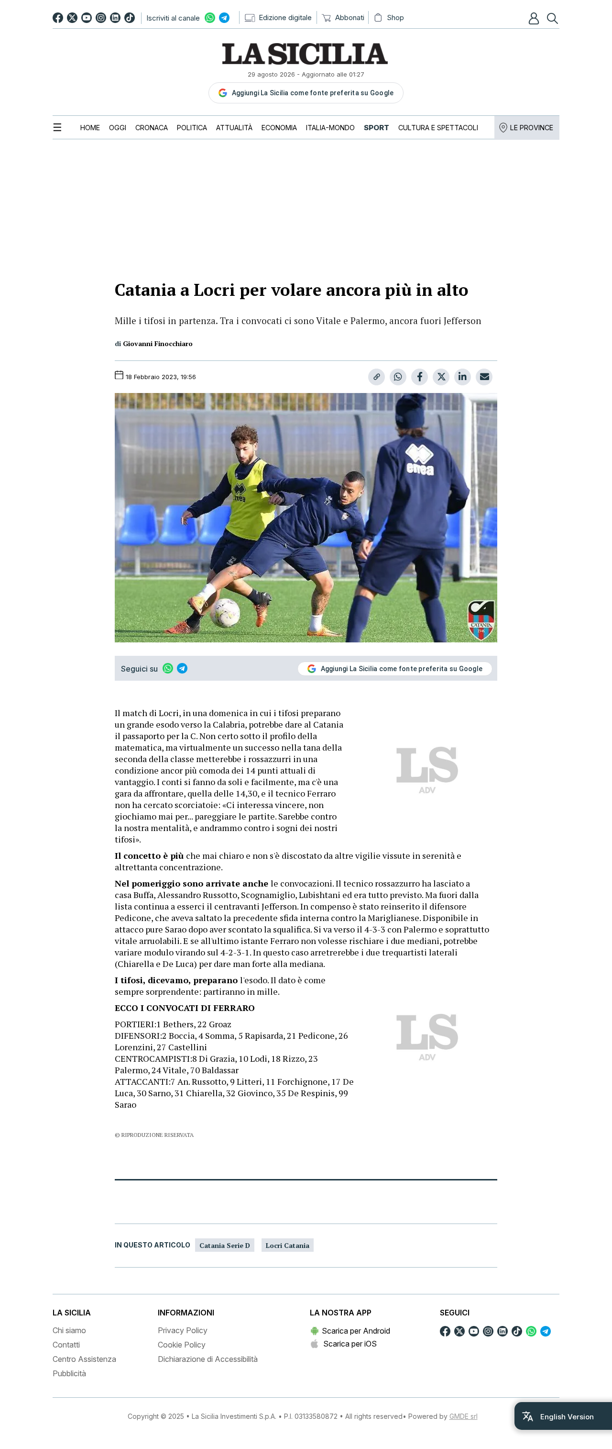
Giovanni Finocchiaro (158, 343)
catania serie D (224, 1245)
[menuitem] (90, 128)
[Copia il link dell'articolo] (376, 377)
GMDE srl (463, 1416)
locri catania (287, 1245)
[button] (535, 18)
